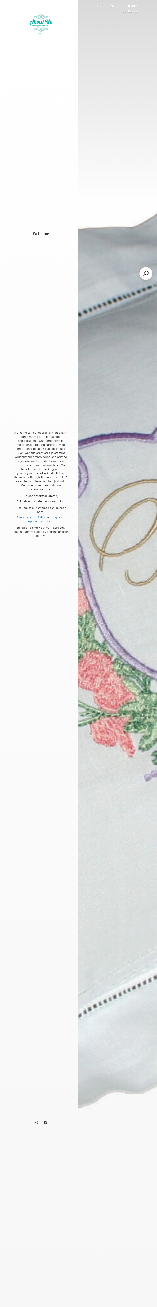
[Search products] (145, 273)
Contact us (130, 11)
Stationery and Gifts (30, 517)
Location (131, 6)
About (115, 6)
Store (100, 6)
